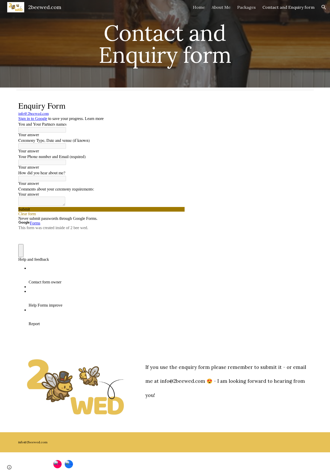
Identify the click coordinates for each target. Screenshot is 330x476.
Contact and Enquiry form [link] (288, 7)
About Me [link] (221, 7)
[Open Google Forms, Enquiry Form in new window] (177, 105)
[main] (165, 44)
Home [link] (199, 7)
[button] (324, 7)
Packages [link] (246, 7)
